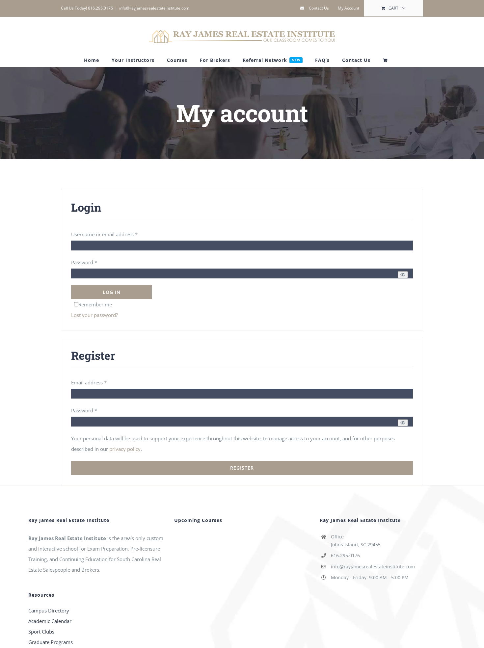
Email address (89, 382)
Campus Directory (48, 610)
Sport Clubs (41, 631)
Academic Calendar (49, 621)
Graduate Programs (50, 642)
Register (242, 468)
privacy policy (125, 449)
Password (84, 262)
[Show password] (403, 274)
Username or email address (104, 234)
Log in (112, 292)
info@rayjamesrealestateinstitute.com (154, 8)
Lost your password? (94, 315)
